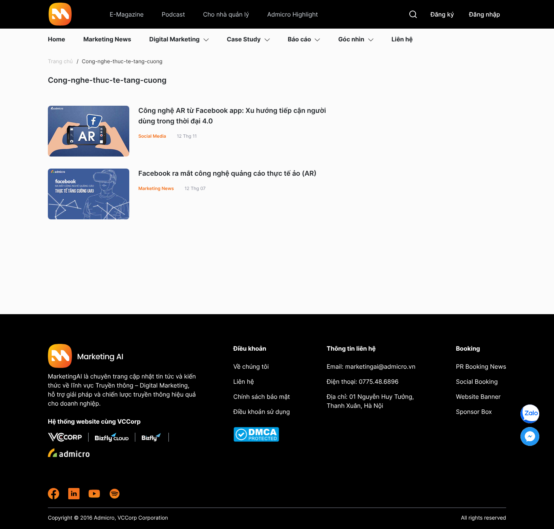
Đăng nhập (484, 14)
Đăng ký (442, 14)
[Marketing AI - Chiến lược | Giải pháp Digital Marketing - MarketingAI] (60, 15)
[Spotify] (114, 493)
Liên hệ (402, 39)
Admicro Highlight (292, 14)
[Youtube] (94, 493)
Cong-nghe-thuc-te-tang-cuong (121, 61)
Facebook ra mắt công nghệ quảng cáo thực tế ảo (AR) (227, 174)
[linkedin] (74, 493)
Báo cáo (299, 39)
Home (56, 39)
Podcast (173, 14)
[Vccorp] (68, 437)
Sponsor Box (474, 411)
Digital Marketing (174, 39)
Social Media (152, 136)
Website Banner (478, 396)
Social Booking (477, 381)
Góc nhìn (351, 39)
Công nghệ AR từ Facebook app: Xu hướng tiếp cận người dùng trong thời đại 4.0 (232, 116)
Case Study (244, 39)
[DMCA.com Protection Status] (262, 434)
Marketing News (107, 39)
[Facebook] (53, 493)
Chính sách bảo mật (261, 396)
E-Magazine (127, 14)
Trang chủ (60, 61)
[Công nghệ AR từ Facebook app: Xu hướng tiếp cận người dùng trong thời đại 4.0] (88, 131)
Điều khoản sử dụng (261, 411)
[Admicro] (69, 452)
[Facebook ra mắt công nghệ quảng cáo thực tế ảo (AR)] (88, 194)
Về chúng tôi (251, 366)
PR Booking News (481, 366)
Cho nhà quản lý (226, 14)
